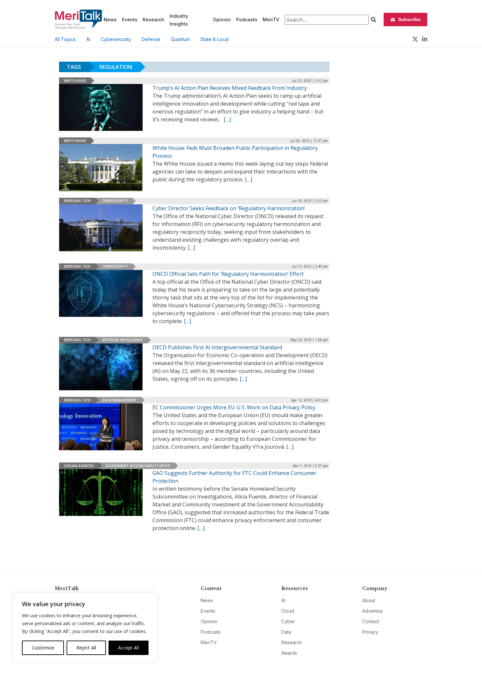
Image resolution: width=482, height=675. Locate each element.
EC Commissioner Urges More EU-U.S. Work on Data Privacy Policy (233, 407)
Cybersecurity (116, 39)
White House (75, 80)
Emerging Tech (77, 200)
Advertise (372, 611)
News (110, 19)
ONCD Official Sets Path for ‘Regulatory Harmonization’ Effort (228, 273)
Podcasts (246, 19)
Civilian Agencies (79, 465)
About (368, 600)
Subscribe (409, 19)
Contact (370, 621)
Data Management (119, 400)
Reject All (86, 647)
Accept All (128, 647)
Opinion (222, 19)
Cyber (288, 621)
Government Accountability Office (138, 465)
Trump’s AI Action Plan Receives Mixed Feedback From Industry (229, 88)
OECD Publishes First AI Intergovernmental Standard (217, 347)
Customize (43, 647)
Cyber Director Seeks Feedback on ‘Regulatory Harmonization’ (228, 208)
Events (129, 19)
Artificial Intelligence (122, 340)
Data (286, 632)
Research (153, 19)
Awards (289, 653)
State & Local (214, 39)
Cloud (287, 611)
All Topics (65, 39)
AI (88, 39)
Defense (151, 39)
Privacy (370, 632)
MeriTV (271, 19)
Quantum (180, 39)
